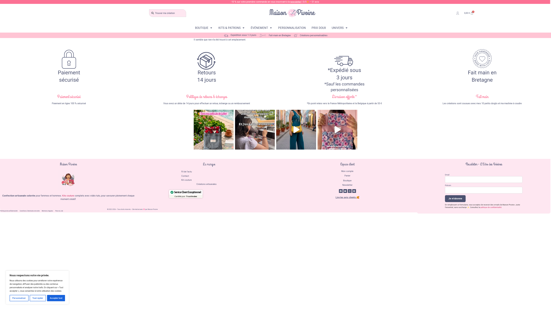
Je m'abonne (455, 198)
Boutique (201, 28)
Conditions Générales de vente (30, 211)
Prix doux (319, 28)
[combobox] (167, 13)
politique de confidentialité (491, 207)
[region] (37, 287)
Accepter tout (56, 298)
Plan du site (59, 211)
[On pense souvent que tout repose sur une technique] (255, 130)
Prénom (448, 185)
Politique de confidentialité (9, 211)
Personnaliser (19, 298)
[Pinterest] (354, 191)
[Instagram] (350, 191)
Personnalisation (292, 28)
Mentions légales (47, 211)
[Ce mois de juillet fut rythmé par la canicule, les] (214, 130)
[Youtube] (345, 191)
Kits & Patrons (229, 28)
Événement (259, 28)
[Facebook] (341, 191)
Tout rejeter (37, 298)
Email (447, 175)
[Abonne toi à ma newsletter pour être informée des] (296, 130)
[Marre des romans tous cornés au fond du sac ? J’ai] (337, 130)
